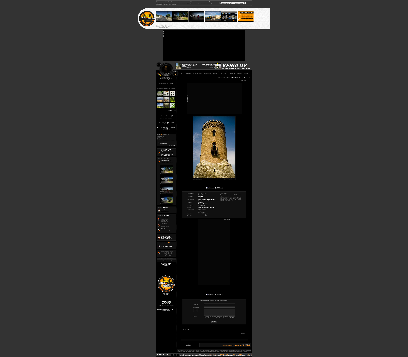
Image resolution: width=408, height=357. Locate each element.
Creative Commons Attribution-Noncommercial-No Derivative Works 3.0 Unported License (166, 309)
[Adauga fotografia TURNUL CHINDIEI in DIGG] (218, 188)
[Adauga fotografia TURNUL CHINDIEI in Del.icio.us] (210, 188)
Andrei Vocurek (169, 305)
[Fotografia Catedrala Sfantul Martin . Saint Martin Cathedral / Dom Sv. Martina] (166, 102)
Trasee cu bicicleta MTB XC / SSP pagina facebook (166, 123)
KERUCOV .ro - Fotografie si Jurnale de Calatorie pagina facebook (166, 128)
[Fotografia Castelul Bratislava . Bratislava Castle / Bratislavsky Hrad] (166, 96)
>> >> (243, 80)
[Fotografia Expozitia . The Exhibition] (172, 96)
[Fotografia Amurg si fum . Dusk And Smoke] (166, 107)
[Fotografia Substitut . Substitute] (160, 96)
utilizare (166, 268)
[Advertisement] (204, 45)
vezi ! (172, 110)
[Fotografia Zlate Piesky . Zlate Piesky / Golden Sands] (160, 102)
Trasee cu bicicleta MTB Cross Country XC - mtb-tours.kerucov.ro (261, 18)
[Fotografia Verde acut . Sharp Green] (172, 107)
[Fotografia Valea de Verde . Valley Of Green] (172, 102)
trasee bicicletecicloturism (166, 294)
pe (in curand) (166, 264)
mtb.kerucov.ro (189, 67)
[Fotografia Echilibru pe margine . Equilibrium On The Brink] (160, 107)
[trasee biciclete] (146, 26)
